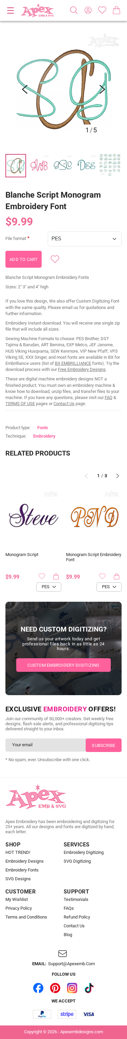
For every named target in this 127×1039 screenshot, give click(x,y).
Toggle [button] (10, 10)
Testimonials (76, 899)
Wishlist (102, 10)
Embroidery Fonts (22, 870)
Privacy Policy (18, 908)
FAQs (69, 908)
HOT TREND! (17, 852)
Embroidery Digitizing (84, 852)
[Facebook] (38, 988)
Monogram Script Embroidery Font (93, 557)
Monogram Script (21, 554)
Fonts (42, 427)
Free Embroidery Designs (82, 369)
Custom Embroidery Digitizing (63, 665)
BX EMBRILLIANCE (73, 363)
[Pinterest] (55, 988)
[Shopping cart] (116, 10)
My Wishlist (16, 899)
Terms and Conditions (26, 917)
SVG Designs (18, 879)
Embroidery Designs (24, 861)
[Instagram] (72, 988)
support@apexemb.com (71, 963)
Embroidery (44, 436)
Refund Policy (77, 917)
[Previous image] (24, 89)
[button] (63, 89)
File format (15, 238)
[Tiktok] (89, 988)
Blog (68, 934)
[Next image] (102, 89)
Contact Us (64, 403)
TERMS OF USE (20, 403)
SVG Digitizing (77, 861)
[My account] (88, 10)
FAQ (108, 397)
